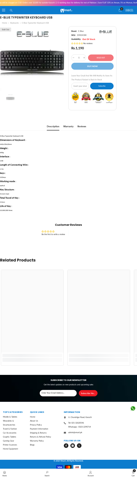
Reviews (81, 126)
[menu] (3, 10)
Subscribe (101, 86)
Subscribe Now (88, 393)
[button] (77, 43)
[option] (32, 58)
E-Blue (81, 31)
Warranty (68, 126)
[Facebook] (66, 445)
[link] (32, 355)
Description (53, 126)
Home (4, 23)
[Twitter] (79, 445)
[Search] (11, 10)
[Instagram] (72, 445)
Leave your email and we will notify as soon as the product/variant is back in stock (91, 77)
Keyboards (14, 23)
